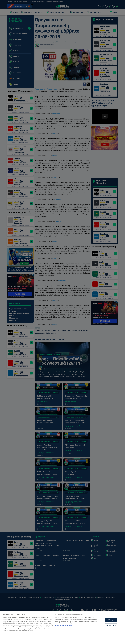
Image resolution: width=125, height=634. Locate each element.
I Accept (111, 620)
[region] (62, 622)
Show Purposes (111, 625)
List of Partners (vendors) (63, 625)
